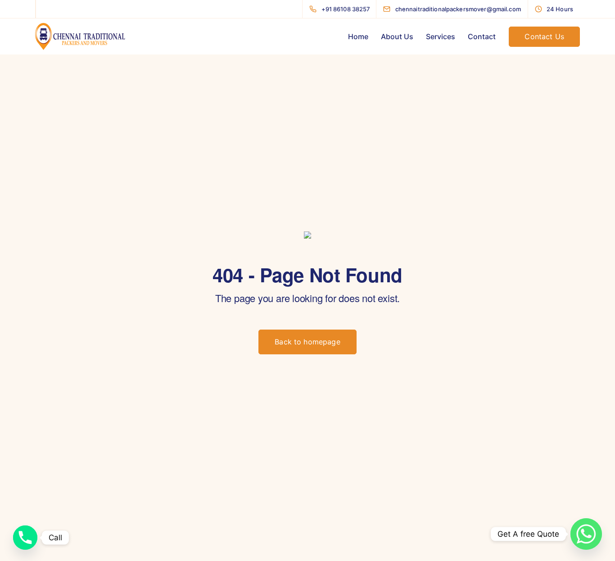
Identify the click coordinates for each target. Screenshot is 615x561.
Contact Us (544, 36)
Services (440, 36)
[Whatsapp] (586, 534)
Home (358, 36)
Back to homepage (307, 341)
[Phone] (25, 537)
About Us (397, 36)
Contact (482, 36)
